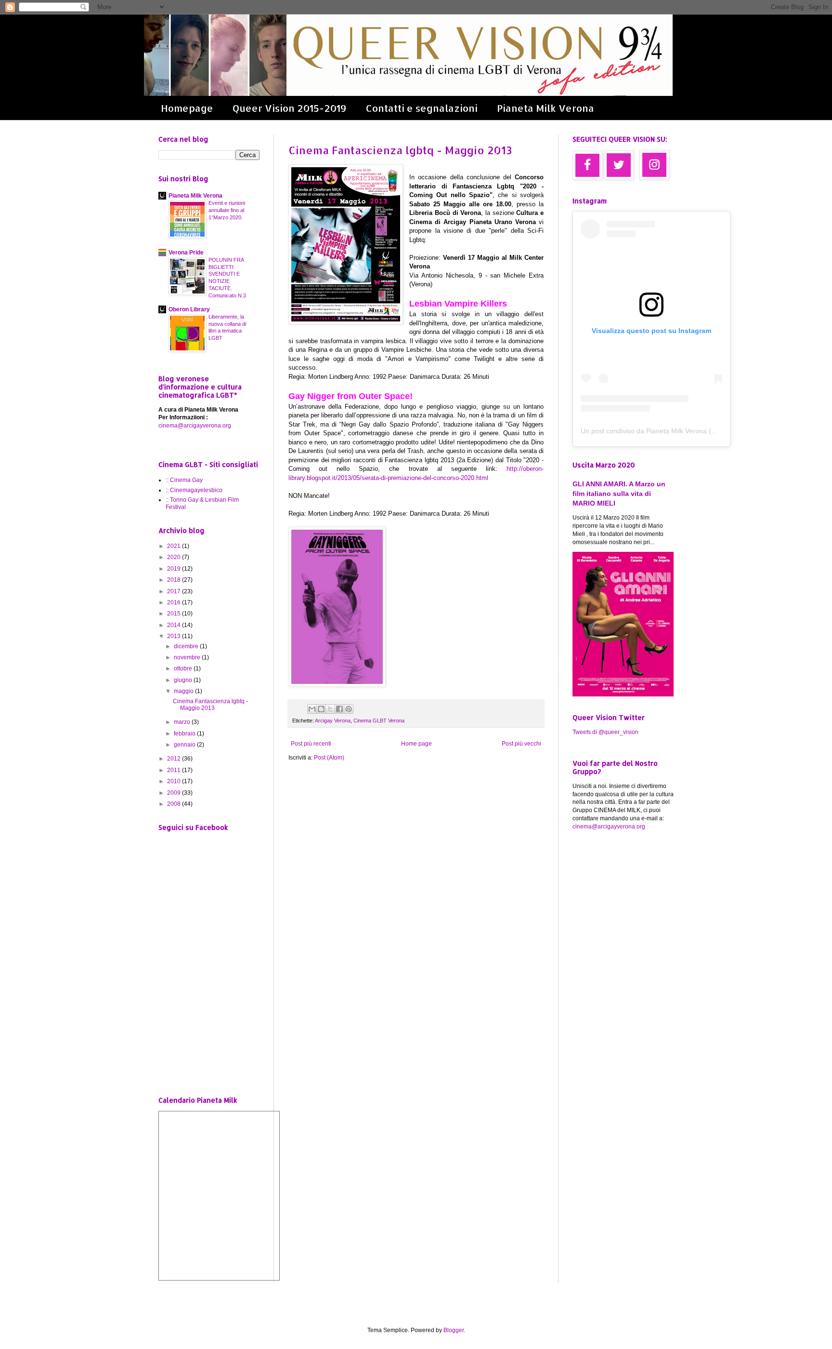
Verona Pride (186, 252)
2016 (174, 602)
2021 (174, 546)
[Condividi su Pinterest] (348, 709)
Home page (416, 743)
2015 (174, 613)
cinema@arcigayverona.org (194, 425)
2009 (174, 792)
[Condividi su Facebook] (339, 709)
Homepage (187, 108)
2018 (174, 579)
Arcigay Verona (333, 720)
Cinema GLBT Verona (378, 720)
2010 (174, 781)
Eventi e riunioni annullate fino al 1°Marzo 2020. (226, 210)
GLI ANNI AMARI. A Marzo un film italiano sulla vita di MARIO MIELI (618, 493)
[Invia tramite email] (312, 709)
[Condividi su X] (330, 709)
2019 (174, 568)
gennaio (185, 744)
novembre (188, 657)
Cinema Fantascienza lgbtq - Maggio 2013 (400, 150)
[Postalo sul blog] (321, 709)
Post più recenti (311, 743)
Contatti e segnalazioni (421, 108)
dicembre (187, 646)
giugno (184, 680)
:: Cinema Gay (184, 480)
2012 (174, 758)
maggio (184, 691)
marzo (183, 722)
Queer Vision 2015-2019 (289, 108)
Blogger (453, 1330)
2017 (174, 591)
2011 (174, 770)
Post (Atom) (329, 757)
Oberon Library (189, 309)
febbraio (185, 733)
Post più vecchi (521, 743)
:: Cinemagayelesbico (194, 490)
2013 (174, 636)
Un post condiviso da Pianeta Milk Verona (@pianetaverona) (672, 431)
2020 (174, 557)
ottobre (184, 668)
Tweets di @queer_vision (605, 732)
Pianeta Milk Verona (545, 108)
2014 (174, 625)
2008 (174, 804)
